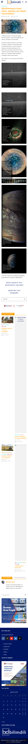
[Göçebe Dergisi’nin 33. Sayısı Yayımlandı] (20, 375)
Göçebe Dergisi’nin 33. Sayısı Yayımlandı (20, 437)
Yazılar (5, 654)
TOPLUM (4, 326)
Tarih (24, 562)
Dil (2, 325)
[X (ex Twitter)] (7, 638)
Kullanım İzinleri (8, 644)
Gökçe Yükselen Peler (20, 571)
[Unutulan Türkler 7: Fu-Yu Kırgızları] (7, 447)
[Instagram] (19, 638)
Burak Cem (15, 16)
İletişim (5, 652)
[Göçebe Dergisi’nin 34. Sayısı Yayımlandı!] (7, 320)
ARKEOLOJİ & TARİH (7, 452)
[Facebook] (3, 638)
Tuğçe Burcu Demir (7, 461)
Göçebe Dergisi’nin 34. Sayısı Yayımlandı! (7, 330)
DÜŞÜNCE (4, 6)
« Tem (3, 722)
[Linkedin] (15, 638)
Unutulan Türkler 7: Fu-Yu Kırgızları (7, 456)
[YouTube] (11, 638)
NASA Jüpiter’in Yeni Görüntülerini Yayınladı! (14, 284)
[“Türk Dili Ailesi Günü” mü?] (20, 502)
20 (15, 709)
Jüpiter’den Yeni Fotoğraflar (14, 292)
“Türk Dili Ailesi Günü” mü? (19, 566)
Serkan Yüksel (6, 335)
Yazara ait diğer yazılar (19, 577)
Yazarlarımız (7, 646)
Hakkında (6, 649)
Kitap (21, 435)
